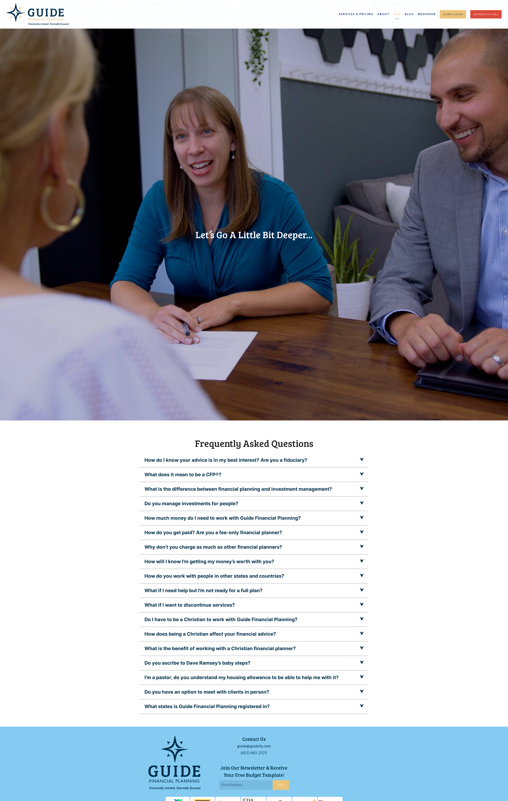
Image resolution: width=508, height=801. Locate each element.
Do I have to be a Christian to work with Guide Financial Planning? (220, 619)
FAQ (397, 14)
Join (280, 785)
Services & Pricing (356, 14)
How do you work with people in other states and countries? (214, 576)
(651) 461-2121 (254, 752)
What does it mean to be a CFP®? (182, 474)
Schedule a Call (485, 14)
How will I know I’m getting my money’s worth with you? (209, 561)
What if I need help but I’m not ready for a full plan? (203, 590)
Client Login (453, 14)
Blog (409, 14)
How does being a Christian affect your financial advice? (210, 634)
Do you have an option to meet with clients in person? (206, 692)
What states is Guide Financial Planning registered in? (207, 706)
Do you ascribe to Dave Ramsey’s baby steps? (197, 663)
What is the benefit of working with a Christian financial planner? (220, 648)
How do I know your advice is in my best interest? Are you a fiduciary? (225, 460)
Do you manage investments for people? (191, 503)
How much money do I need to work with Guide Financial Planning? (222, 518)
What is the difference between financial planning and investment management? (238, 489)
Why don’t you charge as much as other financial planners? (213, 547)
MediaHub (427, 14)
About (383, 14)
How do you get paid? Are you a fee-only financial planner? (213, 532)
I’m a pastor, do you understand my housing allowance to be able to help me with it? (241, 677)
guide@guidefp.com (254, 746)
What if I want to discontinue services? (189, 605)
